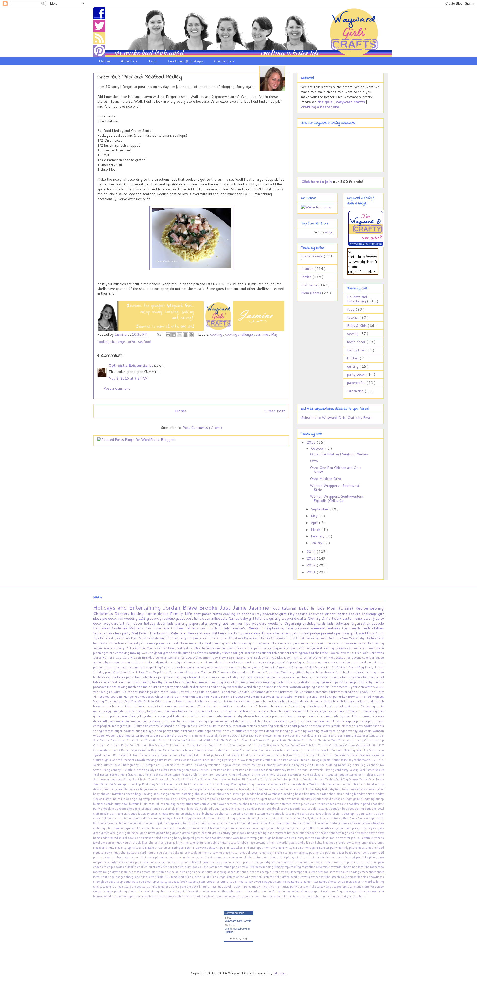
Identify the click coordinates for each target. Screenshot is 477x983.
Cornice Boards (219, 745)
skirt (161, 686)
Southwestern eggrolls (108, 779)
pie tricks (362, 857)
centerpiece (235, 804)
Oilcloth (127, 770)
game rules (273, 828)
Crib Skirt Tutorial (317, 745)
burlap (379, 799)
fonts (247, 711)
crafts (228, 928)
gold (139, 716)
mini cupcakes (233, 848)
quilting (353, 366)
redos (144, 667)
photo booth (261, 857)
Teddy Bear (367, 779)
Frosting (378, 643)
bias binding (345, 794)
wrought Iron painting (322, 896)
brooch (379, 701)
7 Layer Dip (246, 735)
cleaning (221, 648)
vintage (253, 730)
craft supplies (133, 814)
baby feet (321, 789)
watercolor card (247, 891)
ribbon (237, 643)
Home (104, 61)
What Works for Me (318, 657)
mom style (271, 848)
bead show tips (235, 794)
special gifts (157, 667)
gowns (177, 833)
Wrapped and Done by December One (259, 672)
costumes (234, 648)
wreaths (302, 896)
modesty (303, 682)
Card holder (119, 740)
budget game (352, 799)
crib (196, 814)
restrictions (310, 867)
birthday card (103, 677)
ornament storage (282, 853)
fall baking (139, 711)
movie (108, 853)
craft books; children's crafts (272, 706)
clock (198, 809)
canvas (283, 677)
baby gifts (295, 672)
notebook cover (249, 853)
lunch (237, 682)
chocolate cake (336, 804)
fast (115, 682)
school (245, 872)
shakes (344, 872)
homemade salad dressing (156, 838)
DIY (325, 618)
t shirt (171, 667)
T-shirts (297, 657)
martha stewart (152, 721)
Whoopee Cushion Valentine (289, 784)
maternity (196, 643)
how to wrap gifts (252, 838)
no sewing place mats (223, 853)
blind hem (117, 799)
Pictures (132, 648)
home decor (356, 341)
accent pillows (173, 701)
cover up (327, 677)
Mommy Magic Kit (301, 765)
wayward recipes (360, 891)
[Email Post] (158, 334)
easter (348, 618)
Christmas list (288, 691)
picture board (334, 857)
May (314, 515)
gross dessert (202, 833)
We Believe (146, 701)
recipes (252, 725)
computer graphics (234, 809)
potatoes (100, 686)
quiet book (192, 867)
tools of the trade (316, 652)
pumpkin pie (187, 725)
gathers (339, 711)
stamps (109, 730)
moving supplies (208, 721)
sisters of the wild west (242, 877)
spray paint (173, 686)
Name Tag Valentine (366, 765)
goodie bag (164, 833)
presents (328, 633)
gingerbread (327, 828)
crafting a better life (320, 106)
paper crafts (212, 613)
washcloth (218, 891)
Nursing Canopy (110, 770)
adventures (107, 789)
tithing (153, 887)
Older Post (274, 411)
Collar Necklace (176, 745)
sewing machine (129, 686)
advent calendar (363, 657)
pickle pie (318, 857)
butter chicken (122, 706)
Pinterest (107, 638)
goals (121, 833)
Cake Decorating (318, 667)
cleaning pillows (183, 809)
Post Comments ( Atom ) (202, 427)
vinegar (98, 891)
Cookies (178, 628)
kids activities (339, 623)
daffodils (279, 814)
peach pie (141, 857)
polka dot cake (199, 862)
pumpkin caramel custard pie (157, 725)
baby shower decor (371, 789)
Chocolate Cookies (254, 740)
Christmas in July (283, 638)
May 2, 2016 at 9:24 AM (128, 378)
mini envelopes (253, 848)
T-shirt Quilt (334, 779)
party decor (356, 374)
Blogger (279, 973)
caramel (294, 677)
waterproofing (333, 891)
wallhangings (285, 730)
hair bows (133, 682)
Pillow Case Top (147, 672)
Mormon (189, 696)
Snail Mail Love (149, 648)
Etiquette (356, 750)
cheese (188, 706)
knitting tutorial (230, 843)
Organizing (356, 390)
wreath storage (172, 735)
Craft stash (339, 667)
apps (223, 789)
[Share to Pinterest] (191, 334)
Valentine (179, 633)
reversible (324, 867)
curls (229, 814)
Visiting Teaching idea (109, 701)
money (315, 682)
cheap (305, 677)
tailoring (378, 882)
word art (250, 896)
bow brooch (276, 799)
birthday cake (374, 672)
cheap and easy (199, 633)
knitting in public (208, 843)
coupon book (340, 809)
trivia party (290, 887)
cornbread (300, 809)
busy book (121, 804)
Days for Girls (160, 750)
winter (201, 896)
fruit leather (212, 828)
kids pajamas (167, 843)
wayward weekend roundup (220, 667)
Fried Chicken (283, 755)
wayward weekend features (318, 628)
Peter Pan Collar (220, 770)
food (351, 309)
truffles (242, 730)
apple (97, 662)
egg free (112, 711)
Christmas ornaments (312, 638)
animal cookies (160, 789)
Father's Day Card (116, 657)
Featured (187, 755)
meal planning (214, 643)
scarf (248, 652)
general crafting (323, 648)
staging (193, 882)
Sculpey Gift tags (322, 775)
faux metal (100, 823)
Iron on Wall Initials (296, 760)
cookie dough (241, 706)
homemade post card (270, 716)
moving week (140, 652)
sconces (256, 872)
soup (120, 882)
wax (346, 891)
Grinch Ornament (123, 760)
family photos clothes (335, 818)
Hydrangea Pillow (234, 760)
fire (165, 823)
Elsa (346, 750)
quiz (203, 867)
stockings (214, 882)
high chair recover (354, 833)
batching (188, 794)
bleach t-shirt (199, 677)
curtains (238, 814)
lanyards (282, 843)
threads (189, 730)
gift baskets (366, 711)
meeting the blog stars (279, 682)
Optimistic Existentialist (131, 365)
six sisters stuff (269, 877)
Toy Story (157, 784)
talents (98, 887)
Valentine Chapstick (209, 784)
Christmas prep (374, 740)
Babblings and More (154, 691)
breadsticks (308, 799)
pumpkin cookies (136, 867)
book (135, 662)
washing (301, 730)
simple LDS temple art (170, 877)
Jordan (306, 276)
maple (136, 721)
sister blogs (271, 643)
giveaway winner (347, 648)
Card (346, 628)
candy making (161, 662)
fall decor (135, 623)
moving (124, 652)
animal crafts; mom (182, 789)
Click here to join (316, 181)
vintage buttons (162, 891)
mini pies (112, 652)
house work (232, 838)
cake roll (154, 804)
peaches (324, 721)
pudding (353, 862)
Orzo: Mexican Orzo (325, 478)
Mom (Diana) (311, 292)
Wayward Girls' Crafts (238, 920)
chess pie (299, 804)
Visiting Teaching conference (250, 784)
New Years (350, 638)
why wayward (251, 667)
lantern (271, 843)
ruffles (112, 686)
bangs (165, 794)
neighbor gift (159, 652)
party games (344, 682)
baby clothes (367, 638)
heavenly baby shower (238, 716)
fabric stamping (292, 818)
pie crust (350, 857)
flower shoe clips (263, 823)
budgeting (368, 799)
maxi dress (164, 848)
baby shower (156, 638)
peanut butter (103, 667)
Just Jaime (309, 285)
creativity (187, 814)
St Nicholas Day (167, 779)
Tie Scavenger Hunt (122, 784)
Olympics (156, 770)
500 (235, 735)
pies (225, 638)
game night (259, 828)
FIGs (115, 755)
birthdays (182, 677)
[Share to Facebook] (185, 334)
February (318, 536)
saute (209, 872)
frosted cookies (290, 711)
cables (138, 706)
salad (305, 725)
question (202, 725)
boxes (328, 701)
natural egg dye (158, 853)
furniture (315, 711)
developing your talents (360, 814)
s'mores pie (164, 872)
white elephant (187, 896)
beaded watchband (270, 794)
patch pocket (102, 857)
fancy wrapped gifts (371, 818)
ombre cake (276, 721)
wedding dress (114, 896)
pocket (161, 862)
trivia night (275, 887)
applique (213, 789)
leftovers (109, 721)
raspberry (224, 725)
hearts (180, 682)
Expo (380, 750)
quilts (213, 725)
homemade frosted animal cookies (116, 838)
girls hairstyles (367, 828)
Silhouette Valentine (245, 696)
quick (354, 633)
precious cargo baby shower (262, 862)
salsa (201, 872)
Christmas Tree (328, 740)
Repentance (172, 775)
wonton (296, 686)
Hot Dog (216, 760)
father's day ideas (107, 633)
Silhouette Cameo (225, 618)
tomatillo (365, 643)
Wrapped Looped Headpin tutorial (351, 784)
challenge (208, 648)
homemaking (201, 682)
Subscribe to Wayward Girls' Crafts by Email (336, 417)
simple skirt (149, 686)
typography (342, 887)
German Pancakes (347, 755)
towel (219, 730)
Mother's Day (141, 628)
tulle (313, 887)
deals (304, 814)
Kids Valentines (124, 672)
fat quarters (198, 711)
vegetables (192, 667)
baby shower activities (216, 701)
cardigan (177, 662)
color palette (221, 706)
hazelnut (298, 833)
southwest (131, 882)
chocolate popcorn (114, 809)
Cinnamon (100, 745)
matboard (138, 848)
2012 (312, 565)
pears (173, 857)
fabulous (124, 711)
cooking (216, 334)
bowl (288, 799)
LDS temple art (150, 765)
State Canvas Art (172, 672)
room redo (377, 867)
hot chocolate (214, 838)
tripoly (256, 887)
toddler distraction (195, 686)
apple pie (201, 789)
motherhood (376, 848)
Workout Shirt (319, 784)
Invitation (266, 760)
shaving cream (359, 872)
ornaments (301, 853)
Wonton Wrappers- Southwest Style (334, 487)
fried (121, 682)
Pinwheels (317, 770)
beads (299, 794)
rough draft (111, 872)
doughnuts (135, 818)
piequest (120, 667)
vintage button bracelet (135, 891)
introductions (179, 643)
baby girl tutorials (254, 618)
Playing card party (336, 770)
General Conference (170, 657)
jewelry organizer (105, 843)
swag (258, 882)
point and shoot (177, 862)
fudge (224, 828)
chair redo (250, 804)
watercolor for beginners (275, 891)
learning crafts (222, 682)
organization (361, 623)
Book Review (180, 691)
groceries (248, 662)
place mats (149, 862)
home (358, 618)
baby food (335, 789)
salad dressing (182, 872)
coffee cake (202, 706)
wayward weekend (268, 623)
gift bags (351, 711)
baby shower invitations (109, 794)
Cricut (379, 633)
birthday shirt (363, 794)
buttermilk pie (138, 804)
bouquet (262, 799)
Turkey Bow (346, 696)
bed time (310, 794)
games (327, 711)
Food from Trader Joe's (257, 755)
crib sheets (206, 814)
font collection (320, 823)
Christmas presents (314, 691)
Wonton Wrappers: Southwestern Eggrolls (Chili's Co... (336, 498)
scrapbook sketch (306, 872)
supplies (142, 730)
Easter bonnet (281, 750)
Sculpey (260, 657)
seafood (144, 341)
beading (289, 794)
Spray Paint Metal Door (140, 779)
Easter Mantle (240, 750)
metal (188, 848)
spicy (164, 882)
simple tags (218, 877)
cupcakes (245, 633)
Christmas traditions (344, 691)
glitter (379, 711)
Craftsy (285, 745)
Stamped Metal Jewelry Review (220, 779)
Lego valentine (231, 765)
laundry (300, 843)
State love (193, 672)
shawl (326, 725)
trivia (264, 887)
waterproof (315, 891)
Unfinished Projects (370, 696)
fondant (298, 823)
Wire (159, 701)
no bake (174, 853)
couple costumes (319, 809)
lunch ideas (369, 843)
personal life (243, 857)
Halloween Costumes (111, 628)
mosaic (363, 848)
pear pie (154, 857)
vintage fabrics (183, 891)
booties (250, 799)
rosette (98, 872)
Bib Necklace (305, 735)
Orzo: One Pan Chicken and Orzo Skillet (335, 469)
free (376, 823)
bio (110, 643)
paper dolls (362, 853)
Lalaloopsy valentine (207, 765)
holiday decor (155, 623)
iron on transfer (340, 838)
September (320, 509)
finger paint (136, 823)
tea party (164, 730)
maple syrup (123, 848)
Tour (152, 61)
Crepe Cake (298, 745)
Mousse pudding (326, 765)
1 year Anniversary (362, 686)
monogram (311, 848)
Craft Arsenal (271, 745)
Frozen (323, 755)
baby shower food (329, 672)
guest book (239, 833)
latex (291, 843)
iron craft (215, 638)
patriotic (378, 662)
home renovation (288, 633)
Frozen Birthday (142, 657)
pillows (336, 721)
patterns (129, 857)
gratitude (173, 716)
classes (166, 809)
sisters (285, 643)
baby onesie (350, 789)
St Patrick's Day (278, 657)
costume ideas (212, 662)
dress (147, 818)
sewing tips (219, 623)
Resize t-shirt (191, 775)
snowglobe (101, 882)
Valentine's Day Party (130, 638)
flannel (238, 711)
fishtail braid (197, 823)
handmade (214, 716)
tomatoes (164, 887)
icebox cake (313, 838)
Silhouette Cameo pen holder (354, 775)
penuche (228, 857)
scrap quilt (286, 872)
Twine (192, 784)
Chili (217, 740)
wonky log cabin (360, 730)
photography (363, 682)
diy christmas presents (152, 643)
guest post (185, 618)
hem (339, 833)
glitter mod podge (106, 716)
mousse (98, 853)
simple (336, 725)
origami (291, 721)
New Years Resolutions (236, 657)
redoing (268, 867)
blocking (130, 799)
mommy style (286, 848)
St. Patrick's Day (189, 779)
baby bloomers (282, 789)
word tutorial (264, 896)
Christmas (103, 613)
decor (113, 618)
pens (218, 857)
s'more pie (149, 872)
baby (198, 613)
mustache (119, 853)
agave (379, 657)
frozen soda (195, 828)
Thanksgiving (159, 633)
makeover (123, 721)
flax (221, 823)
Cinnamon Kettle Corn (121, 745)
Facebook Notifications (135, 755)
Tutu (184, 784)
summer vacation (332, 643)
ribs (367, 867)
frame (256, 711)
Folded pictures (212, 755)
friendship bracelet (174, 828)
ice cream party (294, 838)
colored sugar (211, 809)
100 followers (339, 652)
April (315, 522)
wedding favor (318, 730)
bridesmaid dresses (330, 799)
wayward (112, 623)
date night (292, 814)
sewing (353, 333)
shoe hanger (117, 877)
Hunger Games (134, 696)
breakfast (182, 648)
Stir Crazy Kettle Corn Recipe (274, 779)
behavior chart (326, 794)
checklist (263, 804)
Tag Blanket (351, 779)
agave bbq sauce (126, 789)
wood (221, 896)
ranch (219, 867)
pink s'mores (126, 862)
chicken (193, 638)
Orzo (314, 460)
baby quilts (192, 701)
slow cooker (365, 725)
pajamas (311, 721)
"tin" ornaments (336, 686)
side (137, 877)
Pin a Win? (302, 770)
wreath (155, 735)
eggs (338, 677)
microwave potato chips (208, 848)
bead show (217, 794)
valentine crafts (360, 887)
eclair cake (178, 818)
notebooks (237, 721)
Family (156, 755)
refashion (281, 725)
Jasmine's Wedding (247, 628)
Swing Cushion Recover (309, 779)
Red (142, 775)
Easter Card (222, 750)
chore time (134, 809)
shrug (130, 877)
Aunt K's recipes (126, 691)
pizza (360, 721)
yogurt (342, 896)
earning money (161, 818)
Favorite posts (171, 755)
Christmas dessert (264, 691)
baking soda (152, 794)
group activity (221, 833)
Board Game (337, 735)
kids (171, 623)
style (294, 643)
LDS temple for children (176, 765)
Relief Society (154, 775)
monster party (327, 848)
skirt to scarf (289, 877)
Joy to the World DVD (363, 760)
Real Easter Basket (371, 770)
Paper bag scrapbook (184, 770)
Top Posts (143, 784)
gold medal (132, 833)
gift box (313, 828)
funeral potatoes (239, 828)
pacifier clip (317, 853)
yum (350, 896)
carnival (205, 804)
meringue (177, 848)
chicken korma (316, 804)
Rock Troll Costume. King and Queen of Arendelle (234, 775)
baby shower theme (116, 662)
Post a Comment (117, 388)
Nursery (119, 648)
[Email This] (168, 334)
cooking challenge (239, 334)
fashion (183, 711)
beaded (251, 794)
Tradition (168, 648)
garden (286, 828)
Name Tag (345, 765)
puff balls (365, 862)
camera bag (168, 804)
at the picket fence (259, 789)
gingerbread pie (346, 828)
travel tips (217, 887)
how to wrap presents (302, 716)
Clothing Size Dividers (151, 745)
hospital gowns (193, 838)
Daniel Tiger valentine (136, 750)
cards (322, 623)
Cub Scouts (337, 745)
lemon (310, 843)
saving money (252, 643)
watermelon (300, 891)
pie (105, 618)
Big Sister (321, 735)
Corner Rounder (197, 745)
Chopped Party (277, 740)
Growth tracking (146, 760)
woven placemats (284, 896)
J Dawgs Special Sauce (325, 760)
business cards (103, 804)
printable (175, 652)
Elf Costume (318, 750)
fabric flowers (352, 677)
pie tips (379, 682)
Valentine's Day (250, 613)
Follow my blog (238, 938)
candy (367, 628)
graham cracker (154, 716)
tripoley (246, 887)
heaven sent (327, 833)
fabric (203, 638)
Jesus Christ (155, 696)
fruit (305, 711)
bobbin (226, 799)
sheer (373, 872)
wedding (131, 618)
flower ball (244, 823)
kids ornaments (363, 716)
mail (372, 648)
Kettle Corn (173, 696)
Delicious (335, 638)
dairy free (313, 706)
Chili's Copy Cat (231, 740)
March (316, 529)
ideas (325, 838)
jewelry (369, 618)
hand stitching (257, 833)
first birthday (223, 711)
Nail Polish (141, 633)
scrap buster (270, 872)
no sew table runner (194, 853)
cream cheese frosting (166, 814)
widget (329, 232)
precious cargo (233, 862)
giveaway (154, 618)
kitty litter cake (186, 843)
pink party (110, 862)
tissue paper (204, 730)
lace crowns (258, 843)
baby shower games (248, 701)
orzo (132, 341)
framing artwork (362, 823)
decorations (232, 662)
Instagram (253, 760)
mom (355, 662)
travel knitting (201, 887)
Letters (246, 765)
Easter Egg (356, 667)
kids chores (150, 843)
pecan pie (184, 857)
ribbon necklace (353, 867)
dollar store (329, 706)
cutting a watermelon (258, 814)
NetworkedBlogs (234, 912)
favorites (113, 823)
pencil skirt (207, 857)
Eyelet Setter (102, 755)
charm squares (172, 706)
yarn (188, 735)
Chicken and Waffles (200, 740)
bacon (130, 794)
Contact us (224, 61)
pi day (290, 857)
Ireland (278, 760)
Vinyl (227, 784)
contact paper (257, 809)
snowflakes (376, 877)
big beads (316, 701)
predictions (290, 862)
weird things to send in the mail (266, 686)
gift (305, 828)
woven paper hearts (121, 735)
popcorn (370, 721)
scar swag (220, 872)
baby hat (309, 672)
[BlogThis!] (173, 334)
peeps (195, 857)
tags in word (364, 882)
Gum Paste (164, 760)
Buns (350, 735)
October (318, 448)
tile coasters (140, 887)
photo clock (278, 857)
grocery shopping (267, 662)
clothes (378, 628)
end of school (220, 818)
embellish (203, 818)
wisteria (211, 896)
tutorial (353, 317)
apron (231, 789)
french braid (270, 711)
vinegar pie (111, 891)
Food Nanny (232, 755)
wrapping (143, 735)
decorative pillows (320, 814)
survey (249, 882)
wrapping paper (313, 686)
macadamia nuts (104, 848)
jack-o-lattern (361, 838)
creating (299, 706)
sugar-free (236, 882)
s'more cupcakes (130, 872)
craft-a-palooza (254, 648)
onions (265, 853)
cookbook (274, 809)
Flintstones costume (108, 696)
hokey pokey (375, 833)
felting (123, 823)
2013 (312, 558)
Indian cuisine (103, 648)
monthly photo (348, 848)
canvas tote (152, 706)
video (380, 887)
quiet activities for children (166, 867)
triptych (229, 730)
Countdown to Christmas (246, 745)
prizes (328, 862)
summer (237, 623)
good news (148, 833)
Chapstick (152, 740)
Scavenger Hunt (299, 775)
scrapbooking (241, 928)
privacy (319, 862)
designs (338, 814)
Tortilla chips (327, 696)
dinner (330, 613)
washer (231, 891)
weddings (367, 633)
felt (210, 711)
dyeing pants (374, 706)
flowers (268, 633)
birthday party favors (129, 677)
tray (238, 887)
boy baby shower (252, 677)
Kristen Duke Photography (121, 765)
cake (290, 628)
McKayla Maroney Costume (270, 765)
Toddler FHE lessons (216, 672)
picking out (303, 857)
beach (356, 628)
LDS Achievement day (202, 657)
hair (283, 662)
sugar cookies (125, 730)
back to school (354, 672)
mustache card (136, 853)
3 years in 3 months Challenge (284, 667)
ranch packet (233, 867)
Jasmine (262, 334)
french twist (153, 828)
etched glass (255, 818)
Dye (96, 638)
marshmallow (340, 662)
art (123, 623)
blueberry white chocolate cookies (198, 799)
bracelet (145, 662)
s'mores (203, 652)
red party (256, 867)
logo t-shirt (337, 843)
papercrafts (356, 382)
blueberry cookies (163, 799)
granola (187, 833)
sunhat (267, 652)
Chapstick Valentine (172, 740)
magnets (323, 662)
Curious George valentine (362, 745)
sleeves (303, 877)
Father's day (196, 628)
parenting (328, 682)
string (225, 882)
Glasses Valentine (372, 755)
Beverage (289, 735)
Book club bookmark (206, 691)
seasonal (315, 725)
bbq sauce (201, 794)
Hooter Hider (201, 760)
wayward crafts (350, 101)
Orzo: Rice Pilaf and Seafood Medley (339, 454)
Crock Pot (368, 691)
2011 (312, 572)
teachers (109, 887)
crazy (147, 814)
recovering (266, 725)
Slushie (379, 775)
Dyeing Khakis (204, 750)
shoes (257, 652)
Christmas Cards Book (302, 740)
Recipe (362, 608)
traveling (230, 887)
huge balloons (274, 838)
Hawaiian (185, 760)
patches (117, 857)
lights (319, 843)
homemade (162, 628)
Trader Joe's (172, 784)
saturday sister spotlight (226, 652)
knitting (353, 358)
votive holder (202, 891)
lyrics (380, 843)
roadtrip (294, 725)
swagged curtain (273, 882)
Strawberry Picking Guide (299, 696)
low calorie (353, 843)
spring (98, 730)
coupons (371, 809)
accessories (343, 657)
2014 (312, 551)
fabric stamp (272, 818)
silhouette (148, 877)
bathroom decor (297, 701)
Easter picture (300, 750)
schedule (233, 872)
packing (331, 853)
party (126, 633)
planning (133, 667)
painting (182, 623)
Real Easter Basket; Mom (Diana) (116, 775)
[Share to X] (179, 334)
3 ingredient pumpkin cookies (212, 735)
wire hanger (338, 730)
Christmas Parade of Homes (250, 638)
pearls (164, 857)
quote (211, 867)
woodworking (234, 896)
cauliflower (219, 804)
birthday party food (160, 677)
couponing (357, 809)
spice (156, 882)
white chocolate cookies (160, 896)
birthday (310, 623)
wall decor (267, 730)
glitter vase (109, 833)
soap (112, 882)
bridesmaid (365, 701)
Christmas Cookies (236, 691)
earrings (99, 711)
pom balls (216, 862)
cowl (381, 809)
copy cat (286, 809)
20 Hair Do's (359, 652)
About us (129, 61)
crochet (219, 814)
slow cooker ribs (319, 877)
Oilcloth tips (141, 770)
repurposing (293, 867)
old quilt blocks (257, 721)
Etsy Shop (369, 750)
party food (377, 853)
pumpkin (343, 633)
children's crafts (225, 633)
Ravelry (354, 770)
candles (195, 648)
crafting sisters (278, 648)
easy (257, 633)
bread (296, 799)
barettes (176, 794)
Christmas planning (351, 740)
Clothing (315, 618)
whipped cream (134, 896)
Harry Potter (374, 667)
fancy (354, 818)
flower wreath (284, 823)
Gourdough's (102, 760)
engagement (238, 818)
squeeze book (178, 882)
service (334, 872)
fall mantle (371, 677)
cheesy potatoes (281, 804)
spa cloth (146, 882)
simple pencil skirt (197, 877)
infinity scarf (342, 716)
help (188, 682)
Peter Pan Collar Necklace (248, 770)
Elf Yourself (335, 750)
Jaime (345, 760)
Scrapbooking (274, 628)
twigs (330, 887)
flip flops (230, 823)
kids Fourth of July (129, 843)
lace (314, 662)
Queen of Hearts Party (213, 696)
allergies (144, 789)
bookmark (238, 799)
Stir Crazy (248, 779)
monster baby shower (180, 721)
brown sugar (102, 706)
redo (228, 643)
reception (239, 725)
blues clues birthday (224, 677)
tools (180, 667)
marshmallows (252, 682)
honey (178, 838)
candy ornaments (188, 804)
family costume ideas (162, 711)
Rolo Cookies (278, 775)
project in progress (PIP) (118, 725)
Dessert (122, 613)
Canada (374, 735)
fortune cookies (341, 823)
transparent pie (181, 887)
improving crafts (299, 662)
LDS (143, 618)
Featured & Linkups (185, 61)
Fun (331, 755)
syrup (153, 730)
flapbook (212, 823)
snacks (379, 725)
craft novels (101, 814)
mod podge (311, 633)
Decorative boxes (182, 750)
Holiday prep (103, 672)
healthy (146, 682)
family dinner (311, 818)
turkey (321, 887)
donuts (122, 818)
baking (138, 613)
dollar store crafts (351, 706)
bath (281, 701)
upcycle (378, 623)
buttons (119, 643)
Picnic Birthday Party (280, 770)
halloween (202, 618)
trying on (304, 887)
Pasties (204, 770)
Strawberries (270, 696)
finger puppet (153, 823)
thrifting (296, 652)
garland (296, 828)
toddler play (218, 686)
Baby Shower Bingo (268, 735)
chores (315, 677)
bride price (349, 701)
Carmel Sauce (135, 740)
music (224, 721)
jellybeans (377, 838)
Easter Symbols (260, 750)
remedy (279, 867)
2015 (312, 442)
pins (138, 862)
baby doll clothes (303, 789)
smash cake (339, 877)
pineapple (348, 721)
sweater (351, 643)
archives (241, 789)
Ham (175, 760)
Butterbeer (361, 735)
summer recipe (309, 643)
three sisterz (123, 887)
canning (272, 677)
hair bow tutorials (193, 716)
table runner (281, 652)
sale (195, 872)
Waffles (131, 701)
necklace (365, 662)
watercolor (235, 686)
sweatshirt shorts (325, 882)
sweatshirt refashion (299, 882)
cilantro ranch (151, 809)
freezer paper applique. (129, 828)
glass (380, 828)
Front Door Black (305, 755)
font (307, 823)
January (317, 542)
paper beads (345, 853)
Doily (380, 691)
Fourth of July (219, 628)
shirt (104, 877)
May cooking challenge (306, 613)
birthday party (176, 638)
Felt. (197, 755)
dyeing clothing (300, 648)
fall (121, 618)
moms (299, 848)
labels (245, 843)
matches (151, 848)
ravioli (246, 867)
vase (373, 887)
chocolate (271, 613)
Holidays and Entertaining (357, 299)
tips (248, 623)
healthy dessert (163, 682)
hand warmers (277, 833)
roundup (169, 618)
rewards (336, 867)
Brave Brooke (312, 256)
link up (364, 648)
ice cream (326, 716)
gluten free (128, 716)
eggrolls (191, 818)
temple (177, 730)
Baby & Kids (357, 325)
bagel (139, 794)
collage (130, 643)
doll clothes (109, 818)
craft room (116, 814)
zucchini (358, 896)
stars (203, 882)
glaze (97, 833)
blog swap (143, 799)
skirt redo (349, 725)
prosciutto (339, 862)
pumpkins (189, 652)
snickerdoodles (358, 877)
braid (337, 701)
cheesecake (192, 662)
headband (312, 833)
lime (326, 843)
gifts (283, 613)
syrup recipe (346, 882)
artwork (335, 618)
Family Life (356, 350)
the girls (325, 101)
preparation (306, 862)
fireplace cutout (178, 823)
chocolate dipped (359, 804)
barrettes (270, 701)
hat (289, 833)
